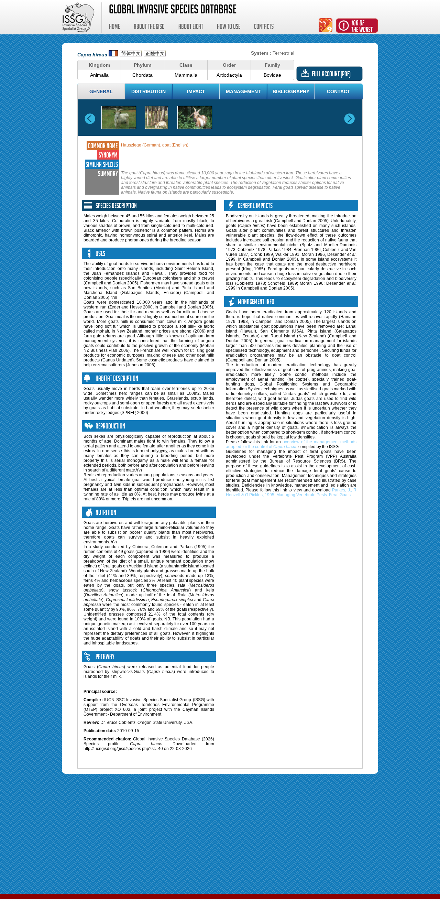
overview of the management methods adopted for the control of (291, 444)
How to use (228, 27)
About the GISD (149, 27)
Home (114, 27)
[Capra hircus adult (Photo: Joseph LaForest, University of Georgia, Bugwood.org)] (118, 117)
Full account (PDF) (331, 75)
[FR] (113, 54)
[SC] (130, 54)
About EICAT (190, 27)
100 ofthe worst (362, 27)
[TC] (154, 54)
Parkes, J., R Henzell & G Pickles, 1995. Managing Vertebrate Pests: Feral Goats (291, 492)
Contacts (264, 27)
